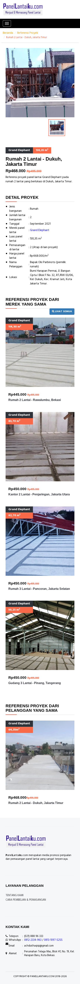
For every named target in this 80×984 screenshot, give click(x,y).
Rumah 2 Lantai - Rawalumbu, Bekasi (34, 400)
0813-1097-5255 (53, 940)
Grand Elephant (39, 230)
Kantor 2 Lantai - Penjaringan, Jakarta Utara (39, 494)
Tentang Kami (14, 895)
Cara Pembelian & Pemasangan (26, 900)
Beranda (8, 33)
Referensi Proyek (27, 33)
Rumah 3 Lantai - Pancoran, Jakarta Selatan (39, 588)
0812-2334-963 (32, 940)
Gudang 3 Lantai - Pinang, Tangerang (34, 683)
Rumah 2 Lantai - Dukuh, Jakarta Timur (35, 803)
